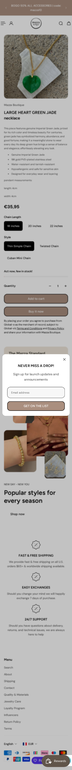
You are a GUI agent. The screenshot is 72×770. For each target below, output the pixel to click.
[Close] (64, 359)
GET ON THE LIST (36, 406)
